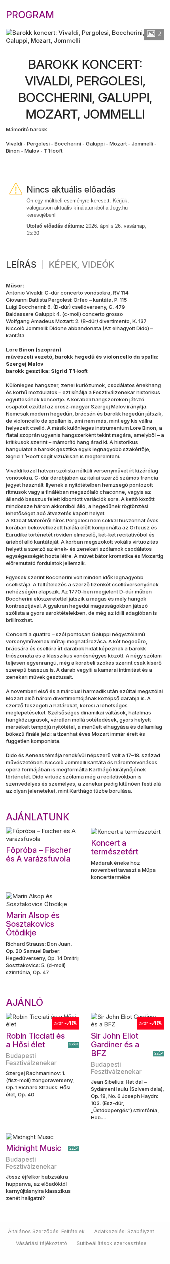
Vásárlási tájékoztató (41, 1243)
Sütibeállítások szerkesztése (112, 1243)
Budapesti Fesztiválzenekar (31, 1059)
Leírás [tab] (21, 264)
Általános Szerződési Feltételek (46, 1231)
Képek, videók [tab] (81, 264)
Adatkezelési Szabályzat (124, 1231)
